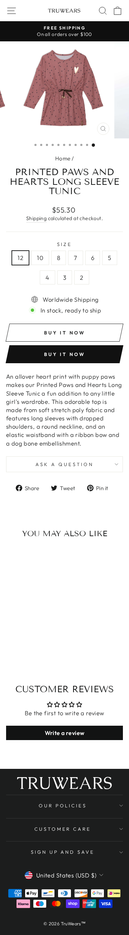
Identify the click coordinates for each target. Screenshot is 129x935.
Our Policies (63, 805)
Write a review (65, 732)
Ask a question (64, 464)
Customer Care (62, 829)
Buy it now (64, 354)
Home (63, 158)
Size (64, 244)
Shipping (36, 218)
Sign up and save (63, 852)
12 (20, 257)
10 (40, 257)
